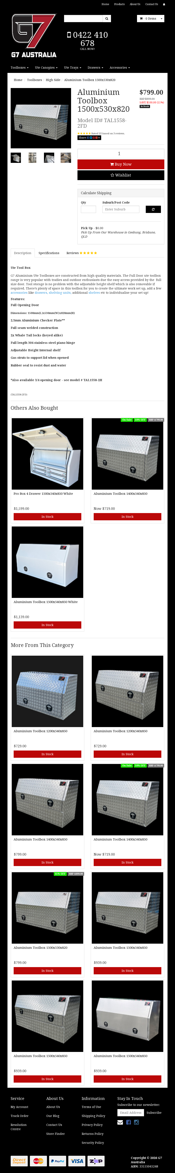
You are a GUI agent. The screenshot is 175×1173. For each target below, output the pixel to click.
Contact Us (151, 4)
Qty (83, 202)
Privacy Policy (92, 1125)
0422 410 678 (89, 39)
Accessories (119, 67)
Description (22, 253)
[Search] (107, 18)
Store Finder (55, 1133)
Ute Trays (71, 67)
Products (119, 4)
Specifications (49, 253)
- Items (149, 18)
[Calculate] (153, 209)
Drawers (94, 67)
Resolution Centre (19, 1127)
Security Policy (93, 1142)
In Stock (47, 516)
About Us (135, 4)
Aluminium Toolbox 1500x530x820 (89, 80)
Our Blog (52, 1116)
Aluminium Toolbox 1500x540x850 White (46, 602)
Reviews (73, 253)
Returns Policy (93, 1133)
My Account (19, 1107)
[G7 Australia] (34, 34)
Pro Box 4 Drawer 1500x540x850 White (43, 494)
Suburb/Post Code (116, 202)
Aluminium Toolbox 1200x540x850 (40, 731)
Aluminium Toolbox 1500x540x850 (120, 948)
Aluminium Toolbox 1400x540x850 (120, 494)
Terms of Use (91, 1107)
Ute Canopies (45, 67)
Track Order (20, 1116)
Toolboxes (18, 67)
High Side (53, 80)
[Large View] (16, 158)
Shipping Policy (93, 1116)
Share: (83, 137)
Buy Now (123, 164)
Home (105, 4)
